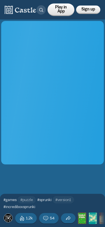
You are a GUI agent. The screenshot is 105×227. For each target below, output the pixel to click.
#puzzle (26, 200)
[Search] (41, 10)
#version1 (63, 200)
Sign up (88, 9)
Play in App (61, 9)
